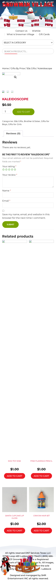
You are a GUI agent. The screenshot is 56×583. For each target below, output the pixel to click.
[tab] (13, 134)
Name (6, 190)
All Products (14, 14)
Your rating (9, 166)
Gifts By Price (18, 68)
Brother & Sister (32, 121)
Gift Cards (44, 34)
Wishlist (36, 31)
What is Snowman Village (20, 34)
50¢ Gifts (31, 68)
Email (6, 200)
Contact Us (21, 31)
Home (5, 68)
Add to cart (23, 112)
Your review (9, 174)
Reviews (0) (13, 133)
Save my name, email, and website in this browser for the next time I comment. (26, 216)
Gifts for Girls (15, 124)
